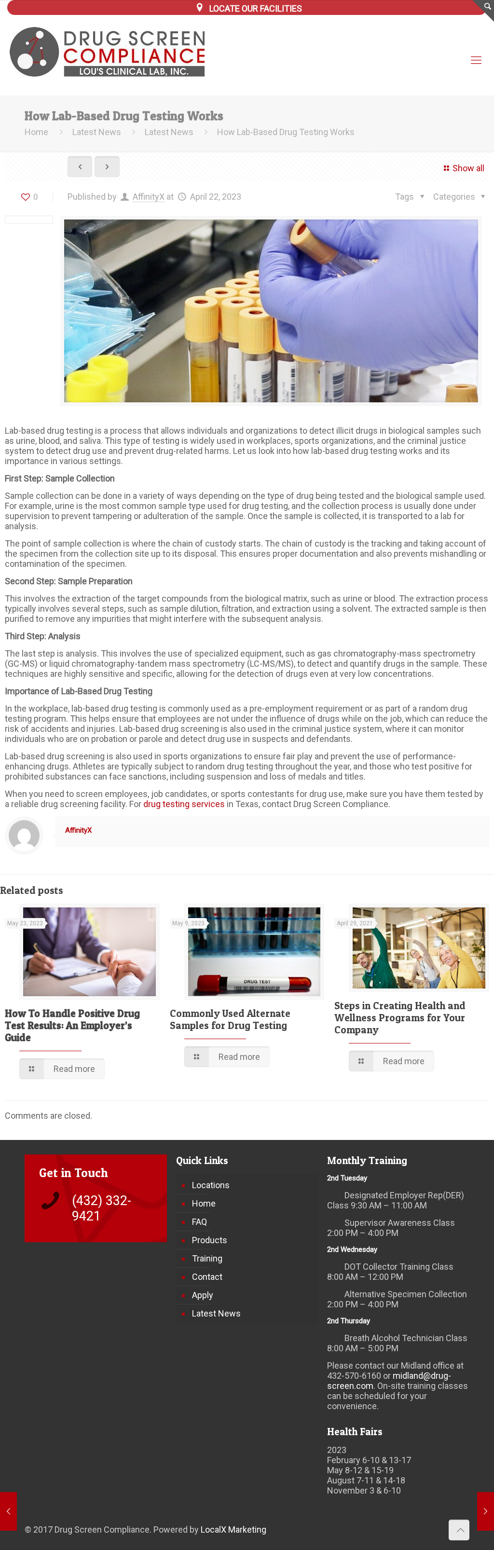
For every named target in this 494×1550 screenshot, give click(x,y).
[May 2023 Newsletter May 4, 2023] (485, 1511)
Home (36, 132)
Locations (211, 1185)
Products (209, 1240)
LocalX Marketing (233, 1529)
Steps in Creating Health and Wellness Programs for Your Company (400, 1018)
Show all (468, 168)
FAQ (199, 1222)
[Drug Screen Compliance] (114, 52)
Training (207, 1258)
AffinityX (149, 197)
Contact (207, 1277)
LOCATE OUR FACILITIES (255, 8)
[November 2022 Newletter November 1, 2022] (8, 1511)
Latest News (96, 132)
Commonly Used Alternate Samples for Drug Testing (230, 1019)
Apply (202, 1295)
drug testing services (184, 804)
